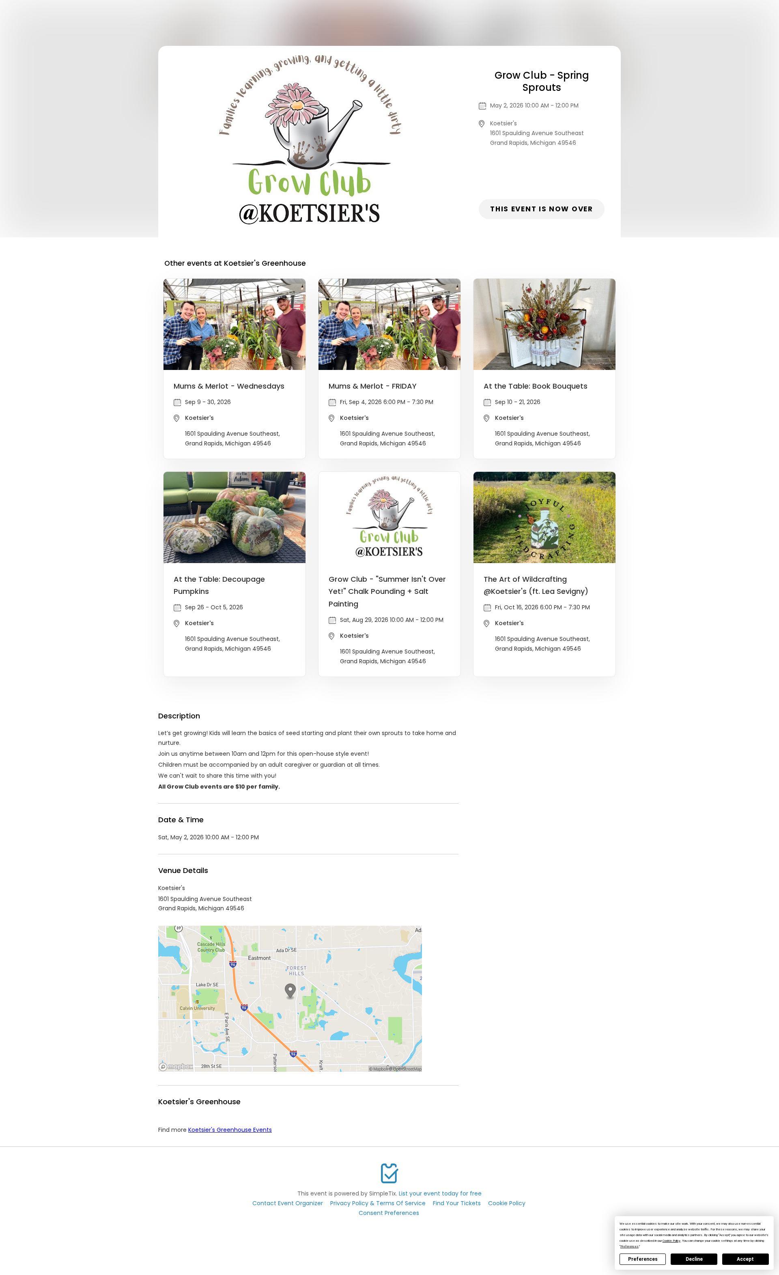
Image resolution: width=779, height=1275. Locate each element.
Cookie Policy (506, 1203)
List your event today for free (440, 1193)
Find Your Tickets (457, 1203)
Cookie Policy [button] (671, 1241)
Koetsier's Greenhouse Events (230, 1130)
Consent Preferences (389, 1213)
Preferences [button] (629, 1246)
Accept (745, 1259)
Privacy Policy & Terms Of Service (378, 1203)
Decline (694, 1259)
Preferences (643, 1259)
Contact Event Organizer (287, 1203)
